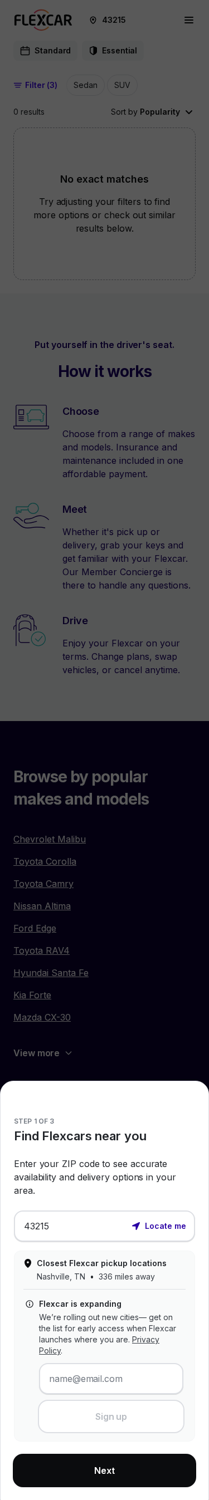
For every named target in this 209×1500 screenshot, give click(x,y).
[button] (159, 1225)
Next (104, 1470)
